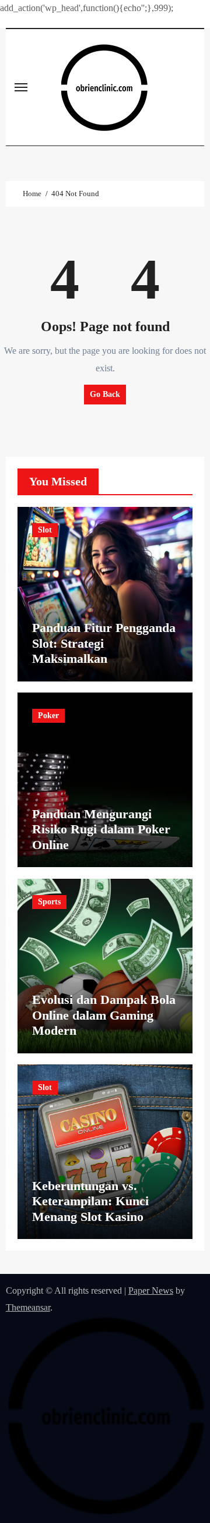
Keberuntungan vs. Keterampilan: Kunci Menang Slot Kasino (90, 1201)
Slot (45, 530)
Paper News (150, 1290)
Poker (48, 715)
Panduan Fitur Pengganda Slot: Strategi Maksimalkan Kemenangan (104, 650)
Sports (49, 901)
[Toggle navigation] (21, 87)
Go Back (105, 394)
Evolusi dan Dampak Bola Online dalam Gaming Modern (104, 1015)
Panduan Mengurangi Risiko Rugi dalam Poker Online (101, 829)
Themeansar (28, 1307)
